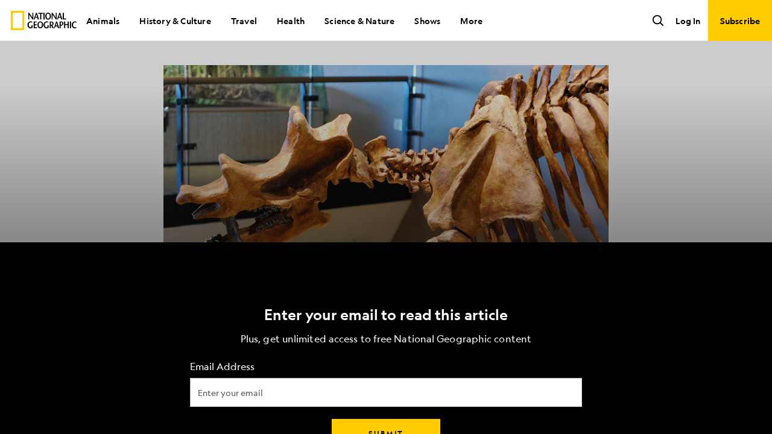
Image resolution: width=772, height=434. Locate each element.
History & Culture (174, 20)
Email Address (222, 367)
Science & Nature (359, 20)
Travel (244, 20)
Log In (688, 20)
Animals (102, 20)
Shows (427, 20)
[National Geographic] (44, 20)
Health (291, 20)
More (471, 20)
